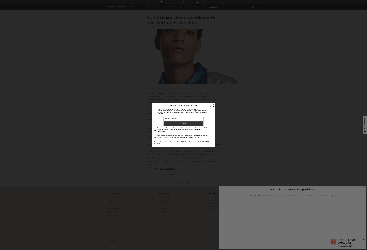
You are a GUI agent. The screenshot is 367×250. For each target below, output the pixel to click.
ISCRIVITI (183, 124)
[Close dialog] (212, 105)
